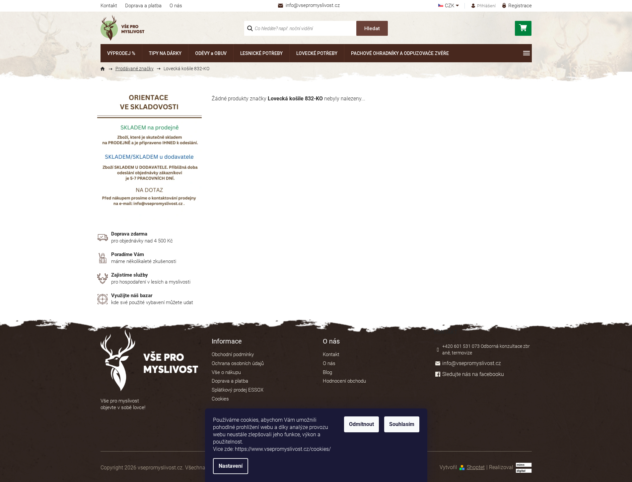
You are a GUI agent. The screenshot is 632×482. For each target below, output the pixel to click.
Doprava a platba (143, 6)
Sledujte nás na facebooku (473, 374)
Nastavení (231, 466)
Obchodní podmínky (233, 354)
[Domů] (105, 69)
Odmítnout (361, 424)
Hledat (372, 28)
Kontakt (109, 6)
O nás (176, 6)
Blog (327, 372)
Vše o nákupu (226, 372)
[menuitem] (121, 53)
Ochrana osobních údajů (238, 363)
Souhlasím (401, 424)
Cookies (220, 399)
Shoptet (476, 467)
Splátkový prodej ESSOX (237, 390)
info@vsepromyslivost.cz (471, 363)
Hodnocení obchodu (344, 381)
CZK (450, 6)
